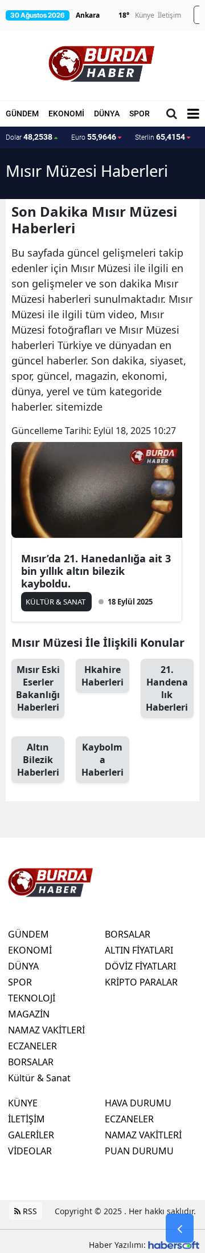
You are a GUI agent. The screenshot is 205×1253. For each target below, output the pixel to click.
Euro (93, 136)
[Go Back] (180, 1228)
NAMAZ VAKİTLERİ (46, 1030)
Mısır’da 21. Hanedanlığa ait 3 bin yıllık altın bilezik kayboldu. (96, 571)
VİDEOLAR (30, 1151)
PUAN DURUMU (139, 1151)
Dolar (29, 136)
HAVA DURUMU (138, 1103)
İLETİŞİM (26, 1119)
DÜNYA (107, 113)
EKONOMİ (66, 113)
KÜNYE (23, 1103)
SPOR (139, 113)
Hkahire (102, 675)
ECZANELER (32, 1046)
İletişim (169, 15)
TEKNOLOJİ (31, 998)
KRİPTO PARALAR (141, 982)
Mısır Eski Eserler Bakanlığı (38, 688)
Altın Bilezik (38, 759)
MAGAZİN (29, 1014)
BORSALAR (31, 1062)
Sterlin (160, 136)
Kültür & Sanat (39, 1078)
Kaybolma (102, 759)
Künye (144, 15)
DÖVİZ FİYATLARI (140, 966)
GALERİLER (31, 1135)
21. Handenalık (167, 688)
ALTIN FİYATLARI (139, 950)
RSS (28, 1211)
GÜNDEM (22, 113)
